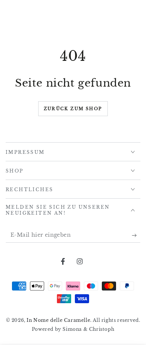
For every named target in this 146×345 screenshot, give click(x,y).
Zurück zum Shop (73, 108)
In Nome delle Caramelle (58, 320)
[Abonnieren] (136, 235)
